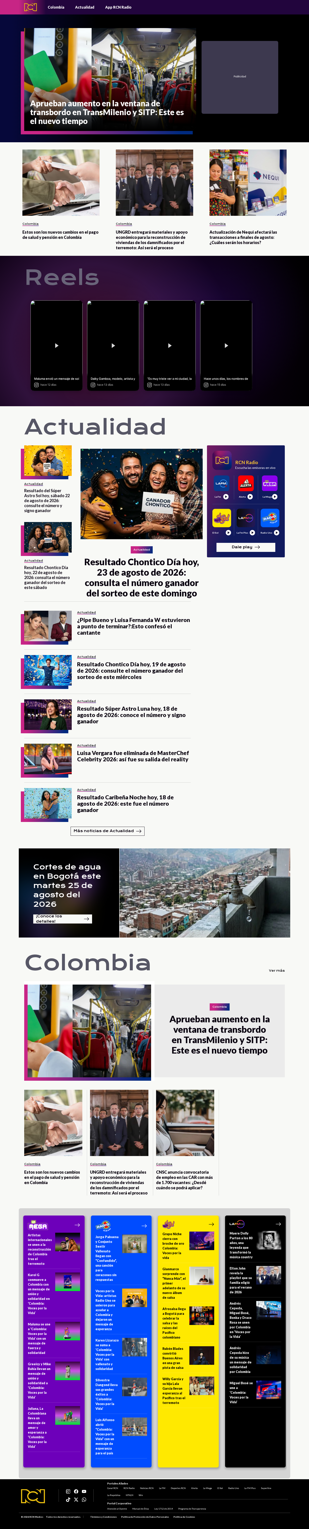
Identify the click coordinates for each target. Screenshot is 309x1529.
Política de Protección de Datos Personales (145, 1516)
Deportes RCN (178, 1488)
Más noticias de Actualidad (104, 831)
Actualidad (84, 7)
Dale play (242, 547)
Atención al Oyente (117, 1508)
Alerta (194, 1488)
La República (113, 1495)
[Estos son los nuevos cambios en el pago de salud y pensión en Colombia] (61, 183)
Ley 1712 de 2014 (163, 1508)
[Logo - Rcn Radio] (30, 7)
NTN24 (129, 1495)
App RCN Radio (118, 7)
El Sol (220, 1488)
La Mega (207, 1488)
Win (141, 1495)
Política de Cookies (184, 1516)
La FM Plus (250, 1488)
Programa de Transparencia (192, 1508)
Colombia (56, 7)
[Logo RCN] (33, 1496)
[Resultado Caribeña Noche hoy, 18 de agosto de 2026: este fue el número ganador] (48, 803)
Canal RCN (112, 1488)
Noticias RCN (147, 1488)
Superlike (266, 1488)
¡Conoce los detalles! (49, 919)
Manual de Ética (140, 1508)
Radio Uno (233, 1488)
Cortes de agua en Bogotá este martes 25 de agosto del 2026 (67, 886)
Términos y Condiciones (103, 1516)
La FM (162, 1488)
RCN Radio (129, 1488)
